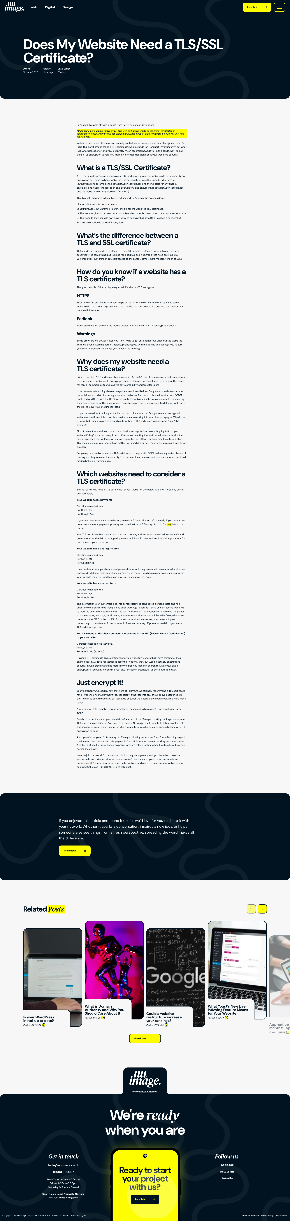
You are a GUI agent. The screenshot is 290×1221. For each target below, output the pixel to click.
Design (68, 7)
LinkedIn (227, 1178)
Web (33, 7)
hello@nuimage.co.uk (63, 1165)
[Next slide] (262, 909)
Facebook (227, 1165)
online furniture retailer (131, 745)
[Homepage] (14, 7)
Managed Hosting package (157, 719)
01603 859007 (107, 767)
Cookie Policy (281, 1215)
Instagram (227, 1171)
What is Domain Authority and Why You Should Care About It (114, 924)
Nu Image (48, 72)
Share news (69, 850)
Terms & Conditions (250, 1215)
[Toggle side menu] (279, 7)
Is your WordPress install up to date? (43, 929)
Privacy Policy (267, 1215)
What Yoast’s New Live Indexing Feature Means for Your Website (235, 924)
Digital (50, 7)
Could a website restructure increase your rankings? (175, 929)
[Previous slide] (251, 909)
